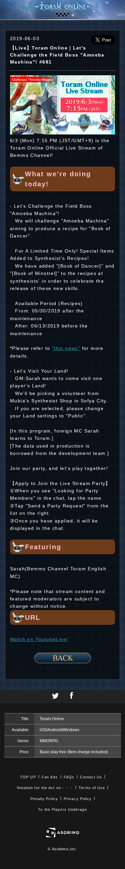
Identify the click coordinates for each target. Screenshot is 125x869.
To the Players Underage (62, 809)
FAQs (69, 777)
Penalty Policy (44, 799)
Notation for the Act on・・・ (45, 788)
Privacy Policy (78, 799)
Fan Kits (50, 777)
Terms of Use (92, 788)
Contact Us (91, 777)
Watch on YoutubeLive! (39, 639)
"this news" (66, 348)
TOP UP (28, 777)
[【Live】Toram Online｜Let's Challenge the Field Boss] (62, 132)
